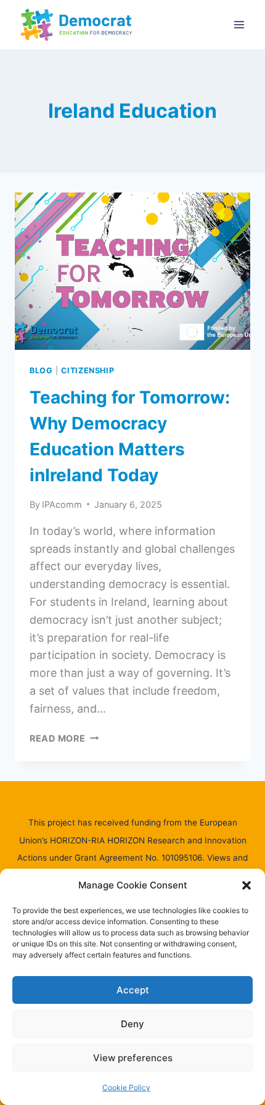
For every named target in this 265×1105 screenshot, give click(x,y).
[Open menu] (238, 24)
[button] (246, 885)
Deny (132, 1024)
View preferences (133, 1058)
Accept (132, 990)
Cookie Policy (126, 1087)
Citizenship (87, 370)
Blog (41, 370)
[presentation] (132, 271)
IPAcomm (62, 504)
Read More (64, 738)
